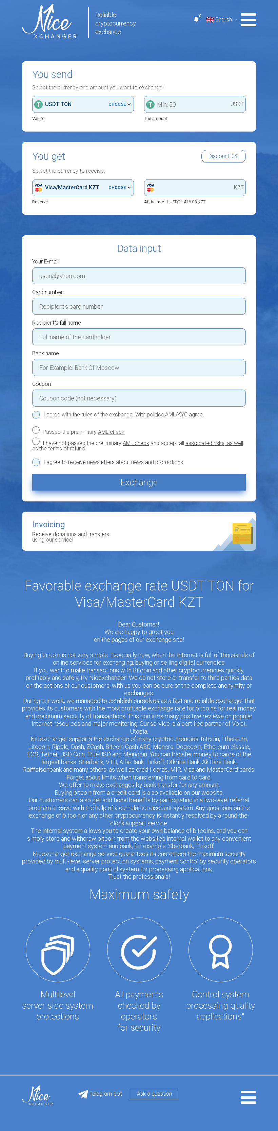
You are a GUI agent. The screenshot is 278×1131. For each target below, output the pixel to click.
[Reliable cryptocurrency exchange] (49, 20)
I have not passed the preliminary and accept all (137, 445)
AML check (111, 432)
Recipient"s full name (56, 323)
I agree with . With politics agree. (123, 414)
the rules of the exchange (103, 414)
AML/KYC (176, 414)
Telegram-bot (105, 1094)
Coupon (41, 384)
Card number (47, 292)
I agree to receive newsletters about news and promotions (113, 462)
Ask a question (154, 1094)
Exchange (139, 482)
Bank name (45, 353)
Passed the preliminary (82, 432)
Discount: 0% (224, 156)
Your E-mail (45, 261)
